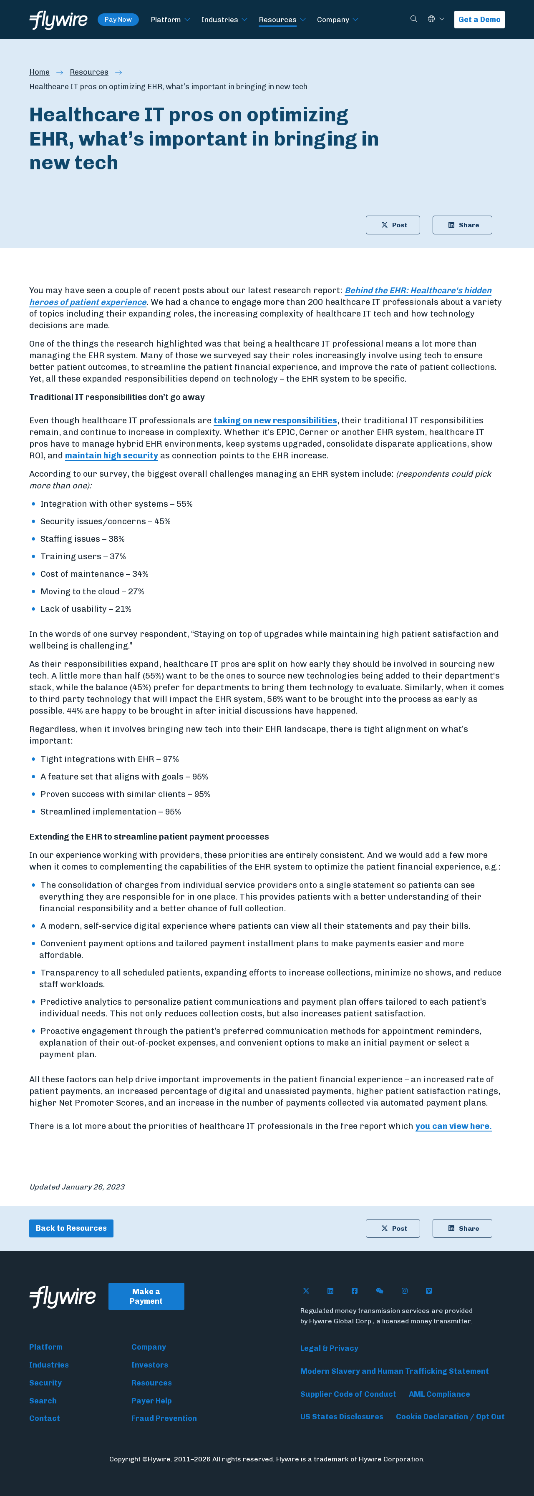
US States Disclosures (341, 1416)
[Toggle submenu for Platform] (187, 20)
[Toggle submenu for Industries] (244, 20)
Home (39, 72)
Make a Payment (146, 1296)
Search (43, 1400)
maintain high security (111, 455)
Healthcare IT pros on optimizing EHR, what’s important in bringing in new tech (168, 86)
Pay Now (118, 19)
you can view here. (454, 1126)
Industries (220, 19)
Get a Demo (479, 19)
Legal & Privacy (329, 1348)
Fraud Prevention (164, 1418)
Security (45, 1383)
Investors (149, 1365)
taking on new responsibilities (275, 420)
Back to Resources (71, 1228)
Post (399, 225)
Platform (166, 19)
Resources (278, 19)
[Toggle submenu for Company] (355, 20)
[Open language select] (441, 19)
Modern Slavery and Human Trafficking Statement (394, 1371)
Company (333, 19)
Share (469, 225)
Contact (44, 1418)
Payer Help (151, 1400)
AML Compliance (439, 1394)
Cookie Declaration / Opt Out (450, 1416)
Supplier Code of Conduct (348, 1394)
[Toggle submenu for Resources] (303, 20)
